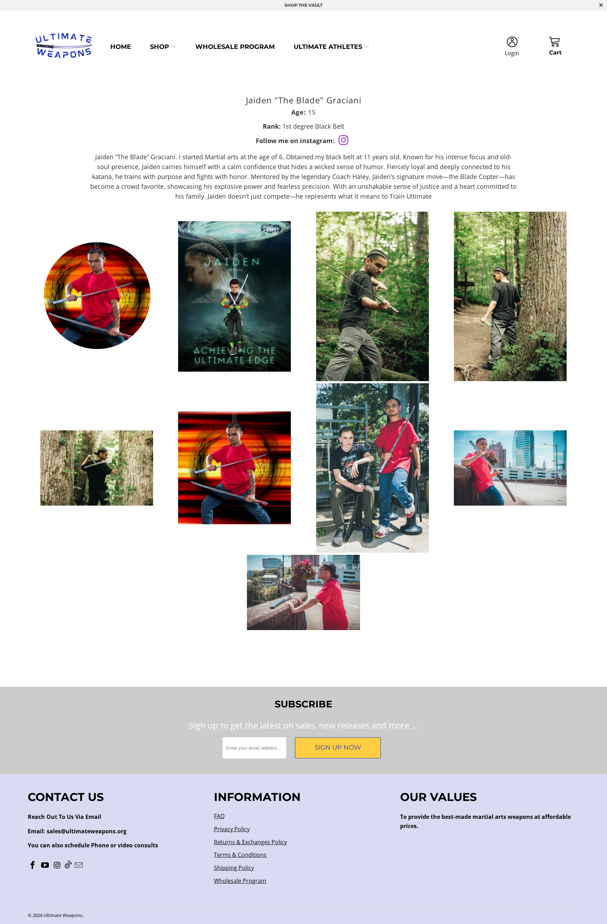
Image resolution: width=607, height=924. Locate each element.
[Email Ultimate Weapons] (79, 865)
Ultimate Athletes (329, 47)
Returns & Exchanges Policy (250, 842)
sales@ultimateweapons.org (86, 831)
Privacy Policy (232, 829)
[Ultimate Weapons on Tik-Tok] (68, 865)
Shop (160, 47)
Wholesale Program (235, 47)
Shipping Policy (234, 868)
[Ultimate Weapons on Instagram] (57, 865)
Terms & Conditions (240, 855)
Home (120, 47)
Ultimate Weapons (63, 915)
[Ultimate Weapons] (63, 47)
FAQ (219, 816)
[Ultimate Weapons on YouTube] (45, 865)
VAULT (315, 5)
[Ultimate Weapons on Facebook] (33, 865)
